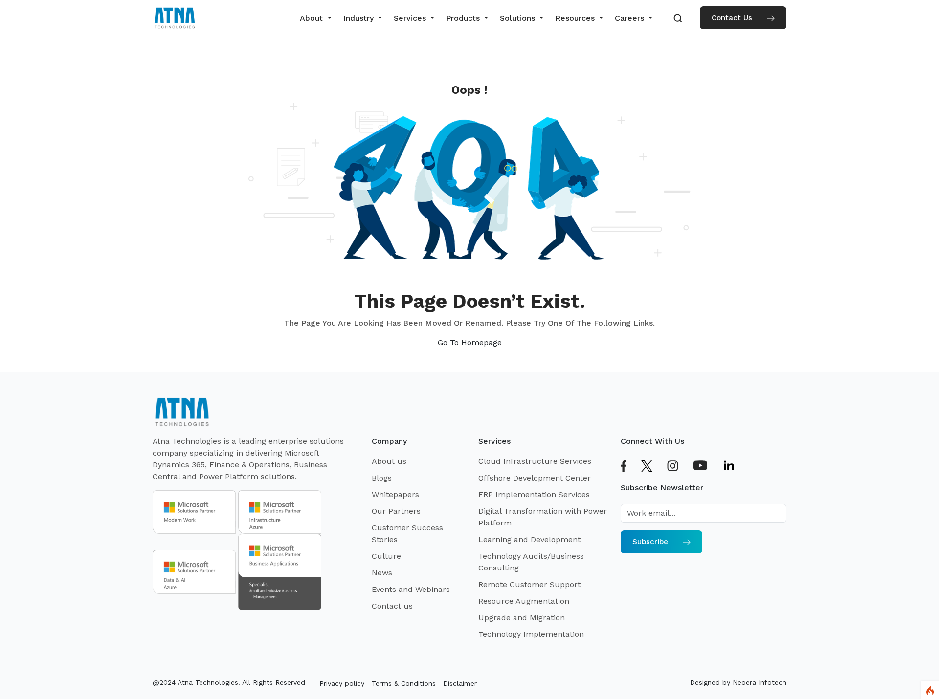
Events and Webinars (411, 589)
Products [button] (464, 17)
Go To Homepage (470, 342)
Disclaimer (460, 683)
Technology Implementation (531, 634)
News (382, 572)
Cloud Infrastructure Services (534, 461)
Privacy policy (341, 683)
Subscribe (650, 541)
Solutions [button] (518, 17)
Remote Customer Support (529, 584)
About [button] (312, 17)
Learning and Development (529, 539)
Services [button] (411, 17)
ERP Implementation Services (534, 494)
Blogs (382, 477)
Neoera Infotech (759, 682)
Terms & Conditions (404, 683)
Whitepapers (395, 494)
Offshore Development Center (534, 477)
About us (389, 461)
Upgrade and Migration (521, 617)
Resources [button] (576, 17)
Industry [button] (359, 17)
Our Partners (396, 511)
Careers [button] (631, 17)
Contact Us (732, 17)
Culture (386, 556)
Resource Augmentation (523, 601)
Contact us (392, 606)
